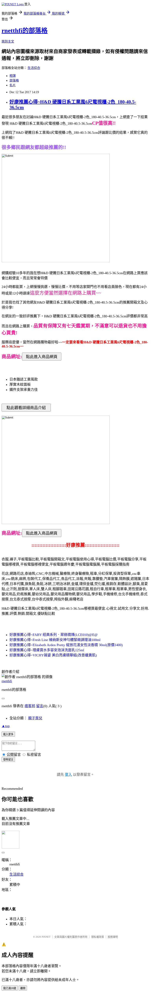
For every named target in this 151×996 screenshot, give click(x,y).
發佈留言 (8, 759)
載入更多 (8, 734)
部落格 (14, 80)
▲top (6, 726)
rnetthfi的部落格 (25, 30)
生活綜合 (34, 68)
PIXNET (46, 936)
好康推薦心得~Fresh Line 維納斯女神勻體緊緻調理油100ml (54, 640)
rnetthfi (7, 681)
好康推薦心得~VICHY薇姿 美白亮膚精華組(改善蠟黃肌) (53, 655)
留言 (39, 706)
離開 (22, 988)
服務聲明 (113, 936)
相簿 (12, 75)
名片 (12, 85)
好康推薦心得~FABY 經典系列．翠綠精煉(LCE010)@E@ (53, 635)
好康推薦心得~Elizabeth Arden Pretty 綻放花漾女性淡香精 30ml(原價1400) (66, 645)
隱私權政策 (97, 936)
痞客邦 (30, 706)
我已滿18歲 (9, 988)
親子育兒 (35, 718)
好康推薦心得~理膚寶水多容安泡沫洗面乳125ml (46, 650)
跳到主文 (8, 41)
